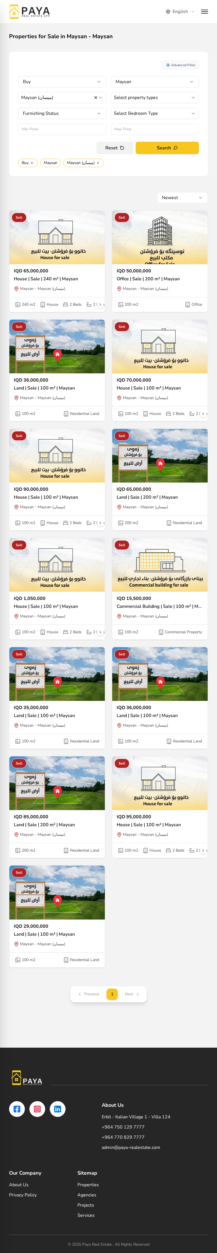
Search (164, 148)
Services (86, 1215)
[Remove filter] (32, 163)
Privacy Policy (23, 1195)
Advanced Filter (180, 65)
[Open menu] (204, 12)
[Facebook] (17, 1109)
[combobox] (180, 11)
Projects (85, 1205)
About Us (19, 1185)
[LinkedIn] (58, 1109)
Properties (88, 1185)
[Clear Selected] (96, 97)
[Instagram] (37, 1109)
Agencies (86, 1195)
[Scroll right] (100, 304)
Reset (111, 148)
